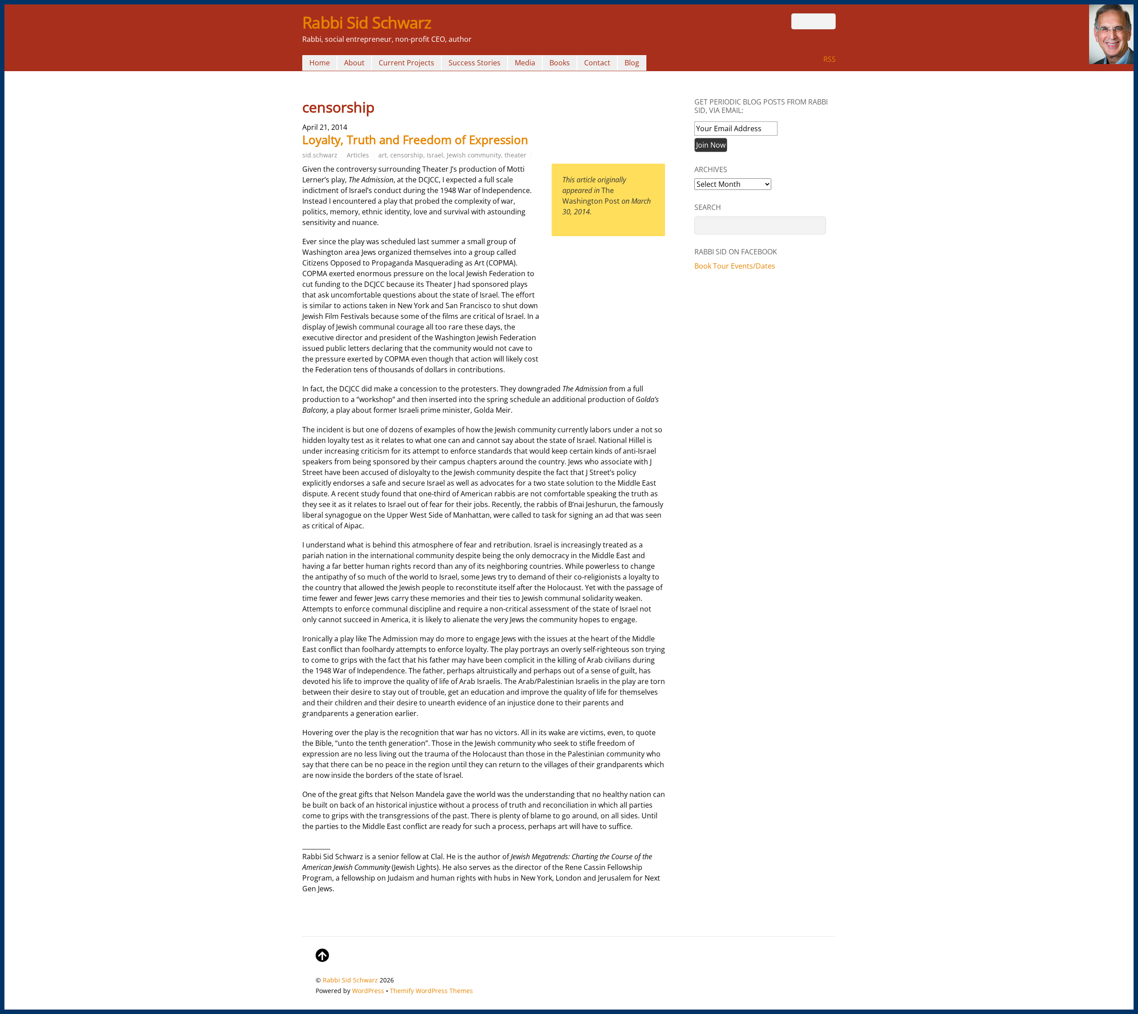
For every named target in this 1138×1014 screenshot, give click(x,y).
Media (525, 63)
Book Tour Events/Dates (734, 266)
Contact (597, 63)
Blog (632, 63)
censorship (406, 155)
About (354, 63)
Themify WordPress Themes (431, 990)
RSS (829, 59)
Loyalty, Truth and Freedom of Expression (415, 140)
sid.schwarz (319, 155)
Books (559, 63)
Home (319, 63)
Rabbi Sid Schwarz (350, 980)
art (382, 155)
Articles (358, 155)
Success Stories (475, 63)
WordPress (368, 990)
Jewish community (474, 155)
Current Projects (406, 63)
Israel (435, 155)
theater (515, 155)
